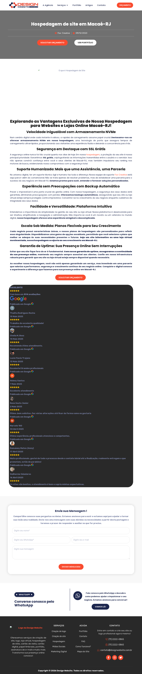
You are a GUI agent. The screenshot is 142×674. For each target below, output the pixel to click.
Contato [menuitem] (101, 5)
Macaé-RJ (99, 125)
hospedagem (93, 154)
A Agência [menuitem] (48, 5)
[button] (67, 5)
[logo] (23, 5)
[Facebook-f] (108, 657)
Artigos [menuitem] (89, 5)
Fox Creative (121, 174)
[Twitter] (120, 657)
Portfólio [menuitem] (77, 5)
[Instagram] (114, 657)
